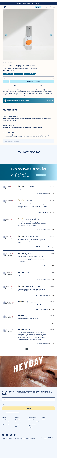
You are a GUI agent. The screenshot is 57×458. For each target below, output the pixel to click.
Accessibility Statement (30, 438)
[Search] (43, 7)
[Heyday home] (4, 7)
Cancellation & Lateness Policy (34, 424)
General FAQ (31, 419)
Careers (43, 419)
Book (37, 7)
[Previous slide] (6, 35)
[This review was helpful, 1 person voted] (50, 212)
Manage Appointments (7, 422)
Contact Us (31, 427)
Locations (17, 419)
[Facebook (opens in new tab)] (3, 435)
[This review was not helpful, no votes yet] (52, 193)
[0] (47, 7)
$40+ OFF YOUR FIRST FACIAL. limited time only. (28, 3)
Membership (18, 422)
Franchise (44, 422)
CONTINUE (28, 408)
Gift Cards (17, 424)
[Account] (50, 7)
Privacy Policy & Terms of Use (19, 438)
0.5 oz (52, 78)
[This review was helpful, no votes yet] (49, 193)
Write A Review (41, 175)
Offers (16, 426)
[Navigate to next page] (33, 348)
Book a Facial (5, 419)
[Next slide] (51, 35)
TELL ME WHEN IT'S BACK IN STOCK (32, 81)
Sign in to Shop (5, 424)
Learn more (50, 100)
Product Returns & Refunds (35, 422)
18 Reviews (12, 70)
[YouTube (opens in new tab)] (7, 435)
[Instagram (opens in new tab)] (11, 435)
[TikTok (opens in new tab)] (15, 435)
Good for (41, 85)
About (15, 85)
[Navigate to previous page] (23, 348)
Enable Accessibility (28, 1)
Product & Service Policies (7, 438)
